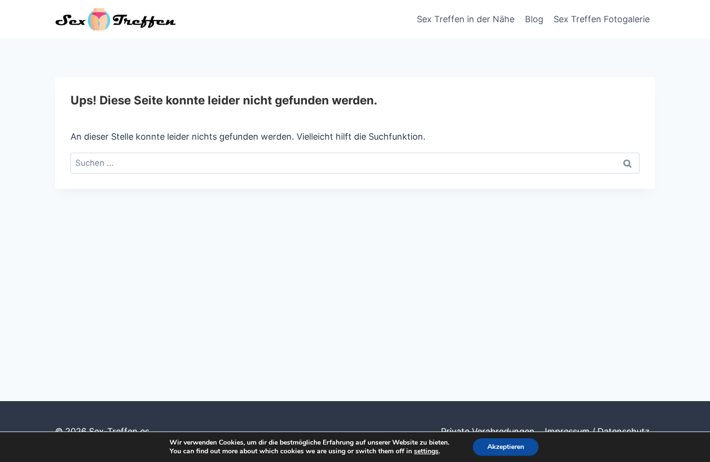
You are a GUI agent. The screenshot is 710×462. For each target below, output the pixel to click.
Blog (534, 19)
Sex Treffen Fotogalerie (602, 19)
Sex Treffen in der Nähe (465, 19)
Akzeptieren (505, 446)
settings (426, 451)
